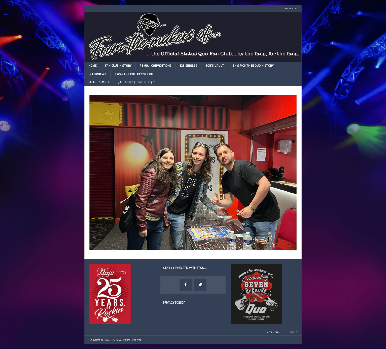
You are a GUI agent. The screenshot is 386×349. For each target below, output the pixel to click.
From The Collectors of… (135, 74)
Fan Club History (118, 66)
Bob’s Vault (214, 66)
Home (92, 66)
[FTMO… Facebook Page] (186, 285)
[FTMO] (193, 59)
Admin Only (273, 332)
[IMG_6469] (193, 247)
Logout (293, 332)
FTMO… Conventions (155, 66)
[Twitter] (200, 285)
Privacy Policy (174, 302)
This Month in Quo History (253, 66)
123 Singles (188, 66)
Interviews (97, 74)
